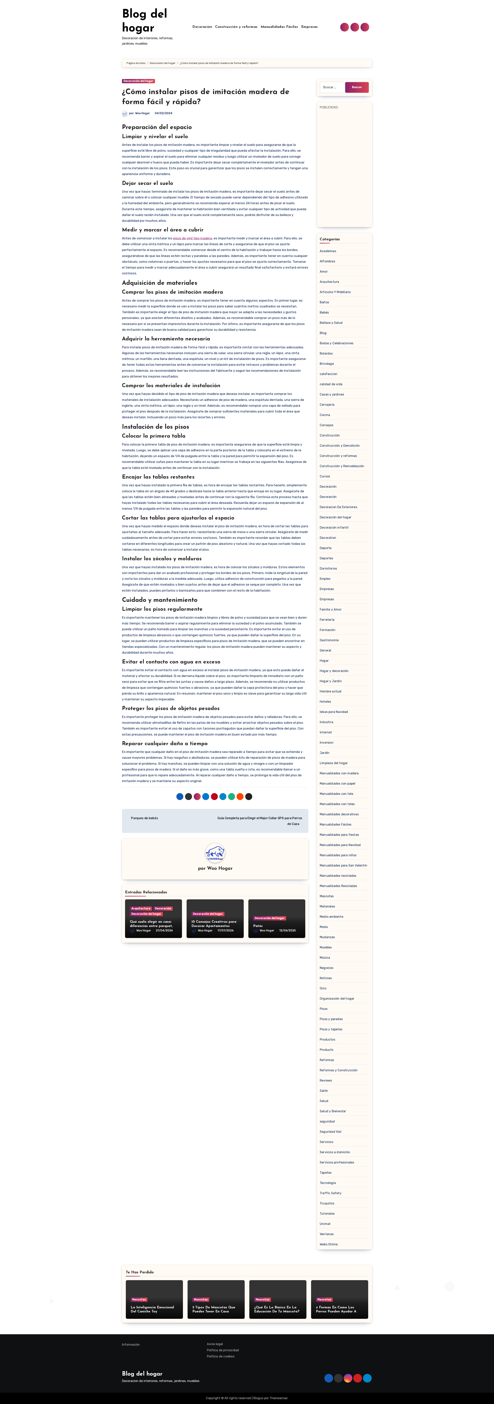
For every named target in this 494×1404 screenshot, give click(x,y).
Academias (328, 251)
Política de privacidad (223, 1350)
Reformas (327, 1060)
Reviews (326, 1080)
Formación (327, 630)
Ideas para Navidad (334, 712)
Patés (258, 926)
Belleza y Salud (331, 323)
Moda (324, 927)
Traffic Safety (330, 1193)
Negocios (326, 968)
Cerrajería (327, 404)
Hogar (324, 660)
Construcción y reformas (236, 27)
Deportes (326, 558)
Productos (327, 1039)
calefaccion (328, 374)
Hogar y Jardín (331, 681)
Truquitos (327, 1203)
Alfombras (327, 261)
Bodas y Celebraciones (336, 343)
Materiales (327, 906)
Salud (324, 1101)
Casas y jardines (332, 394)
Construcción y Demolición (340, 445)
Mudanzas (327, 937)
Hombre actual (331, 691)
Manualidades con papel (337, 783)
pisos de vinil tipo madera (192, 238)
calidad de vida (331, 384)
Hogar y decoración (334, 671)
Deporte (326, 548)
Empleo (325, 579)
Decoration (328, 538)
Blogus (258, 1398)
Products (326, 1050)
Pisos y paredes (331, 1019)
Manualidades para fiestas (339, 835)
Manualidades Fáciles (279, 27)
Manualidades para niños (338, 855)
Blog (323, 333)
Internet (326, 732)
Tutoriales (327, 1213)
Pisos (323, 1009)
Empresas (309, 27)
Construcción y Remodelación (342, 466)
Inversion (326, 742)
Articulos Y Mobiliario (335, 292)
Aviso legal (215, 1344)
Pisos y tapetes (331, 1029)
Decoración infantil (334, 527)
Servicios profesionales (337, 1162)
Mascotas (327, 896)
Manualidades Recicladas (338, 886)
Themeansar (279, 1398)
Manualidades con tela (336, 794)
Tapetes (326, 1172)
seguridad (327, 1121)
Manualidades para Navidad (340, 845)
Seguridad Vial (330, 1132)
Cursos (325, 476)
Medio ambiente (331, 916)
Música (325, 957)
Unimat (325, 1224)
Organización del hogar (337, 998)
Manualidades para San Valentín (343, 865)
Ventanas (327, 1234)
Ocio (323, 988)
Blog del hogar (142, 1374)
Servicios (326, 1142)
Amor (324, 271)
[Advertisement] (345, 168)
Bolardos (326, 353)
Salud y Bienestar (333, 1111)
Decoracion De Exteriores (338, 507)
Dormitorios (328, 568)
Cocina (325, 415)
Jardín (324, 753)
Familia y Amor (331, 609)
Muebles (326, 947)
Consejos (326, 425)
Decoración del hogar (138, 81)
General (325, 650)
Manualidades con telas (337, 804)
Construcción (330, 435)
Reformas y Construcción (339, 1070)
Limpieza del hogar (334, 763)
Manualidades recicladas (338, 876)
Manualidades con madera (339, 773)
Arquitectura (140, 908)
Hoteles (325, 701)
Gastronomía (329, 640)
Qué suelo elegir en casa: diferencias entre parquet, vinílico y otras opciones (151, 926)
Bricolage (327, 364)
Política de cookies (220, 1356)
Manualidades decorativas (339, 814)
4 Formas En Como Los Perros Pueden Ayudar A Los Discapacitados (336, 1312)
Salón (324, 1091)
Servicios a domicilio (335, 1152)
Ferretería (327, 620)
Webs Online (329, 1244)
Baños (324, 302)
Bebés (324, 312)
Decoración (202, 27)
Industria (326, 722)
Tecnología (328, 1183)
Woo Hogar (142, 113)
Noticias (326, 978)
